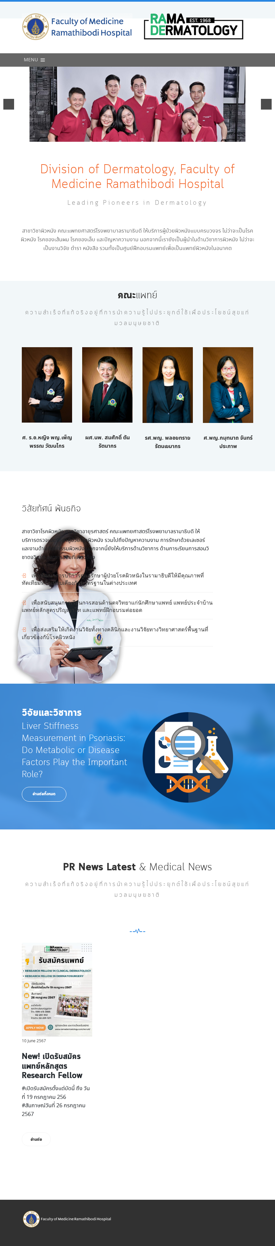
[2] (113, 136)
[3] (120, 136)
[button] (31, 60)
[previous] (8, 104)
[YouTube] (188, 757)
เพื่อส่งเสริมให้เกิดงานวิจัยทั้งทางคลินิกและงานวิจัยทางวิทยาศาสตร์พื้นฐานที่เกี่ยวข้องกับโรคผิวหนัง (115, 632)
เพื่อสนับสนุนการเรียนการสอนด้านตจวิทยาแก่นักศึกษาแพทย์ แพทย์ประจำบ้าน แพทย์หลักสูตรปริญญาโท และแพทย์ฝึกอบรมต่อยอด (117, 606)
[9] (162, 136)
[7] (148, 136)
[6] (141, 136)
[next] (266, 104)
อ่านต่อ (36, 1139)
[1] (106, 136)
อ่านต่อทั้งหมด (44, 794)
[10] (169, 136)
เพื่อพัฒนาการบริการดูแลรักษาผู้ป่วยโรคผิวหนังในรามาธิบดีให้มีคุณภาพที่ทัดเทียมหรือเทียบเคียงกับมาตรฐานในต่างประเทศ (113, 578)
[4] (127, 136)
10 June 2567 (34, 1041)
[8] (155, 136)
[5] (134, 136)
